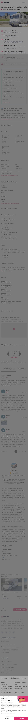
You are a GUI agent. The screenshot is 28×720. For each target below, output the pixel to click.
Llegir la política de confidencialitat (8, 713)
